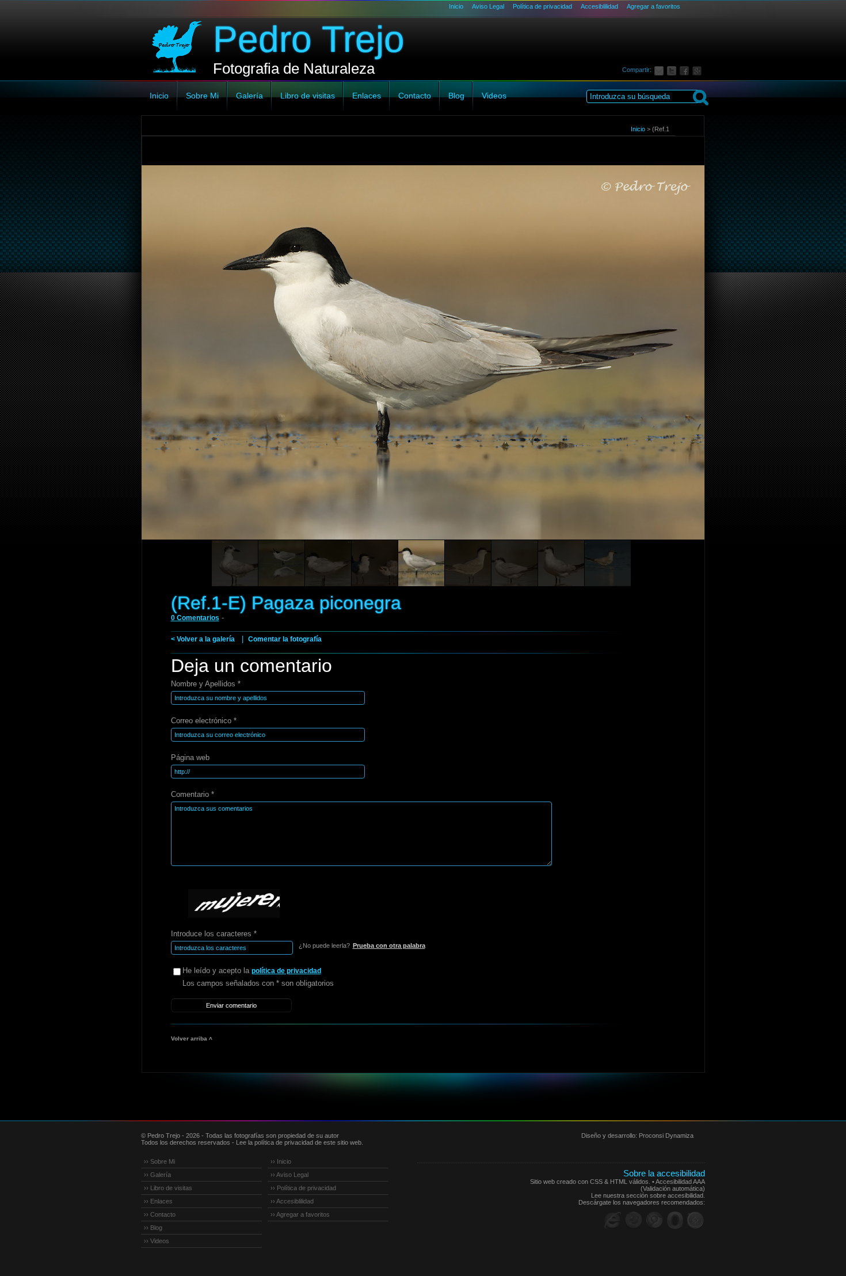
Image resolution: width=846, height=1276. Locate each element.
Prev (172, 368)
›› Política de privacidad (303, 1187)
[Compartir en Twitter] (673, 69)
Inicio (456, 6)
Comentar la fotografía (285, 639)
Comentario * (192, 794)
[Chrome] (654, 1220)
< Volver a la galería (203, 639)
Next (674, 368)
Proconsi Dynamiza (666, 1135)
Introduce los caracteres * (214, 933)
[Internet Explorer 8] (613, 1220)
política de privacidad (286, 970)
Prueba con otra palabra (389, 945)
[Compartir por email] (660, 69)
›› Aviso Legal (289, 1174)
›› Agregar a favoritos (300, 1214)
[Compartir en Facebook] (686, 69)
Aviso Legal (488, 6)
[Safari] (696, 1220)
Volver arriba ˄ (191, 1038)
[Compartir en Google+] (698, 69)
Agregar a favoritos (653, 6)
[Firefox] (633, 1220)
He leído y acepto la (251, 970)
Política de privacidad (542, 6)
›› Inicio (280, 1161)
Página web (190, 757)
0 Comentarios (195, 617)
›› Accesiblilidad (292, 1201)
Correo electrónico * (204, 720)
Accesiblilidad (599, 6)
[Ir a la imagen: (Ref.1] (235, 563)
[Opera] (675, 1220)
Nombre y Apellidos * (206, 683)
